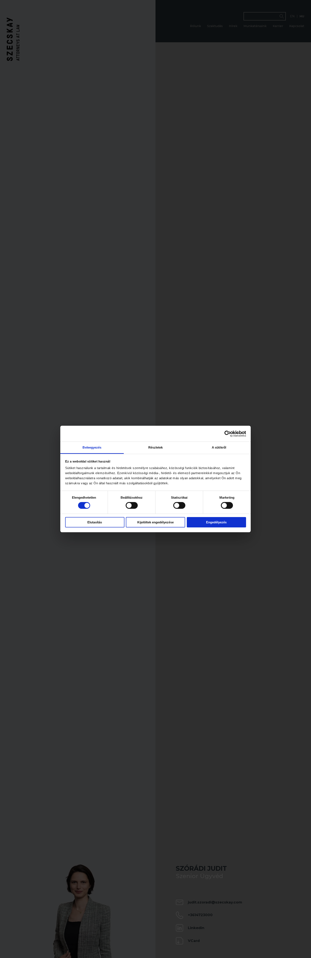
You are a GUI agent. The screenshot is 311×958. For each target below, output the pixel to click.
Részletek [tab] (155, 447)
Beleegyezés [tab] (92, 447)
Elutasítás (94, 522)
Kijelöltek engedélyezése (155, 522)
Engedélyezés (216, 522)
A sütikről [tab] (219, 447)
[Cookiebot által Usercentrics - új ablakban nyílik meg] (227, 433)
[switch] (132, 505)
